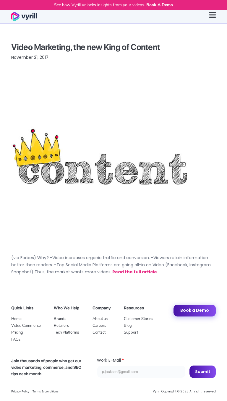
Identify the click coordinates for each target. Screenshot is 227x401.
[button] (212, 16)
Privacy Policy (20, 391)
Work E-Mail (110, 360)
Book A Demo (159, 5)
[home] (24, 16)
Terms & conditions (46, 391)
